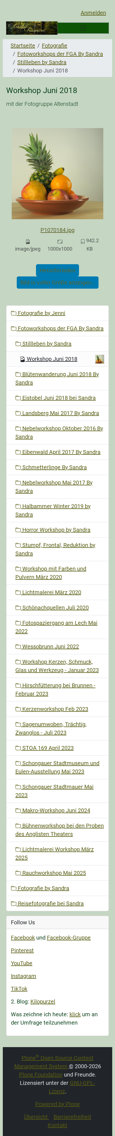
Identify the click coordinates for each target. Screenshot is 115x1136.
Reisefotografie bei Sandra (50, 903)
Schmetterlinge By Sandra (54, 467)
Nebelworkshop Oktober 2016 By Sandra (59, 432)
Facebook (23, 937)
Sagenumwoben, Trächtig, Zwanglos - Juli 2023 (51, 728)
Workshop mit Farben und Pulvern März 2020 (50, 572)
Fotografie (54, 45)
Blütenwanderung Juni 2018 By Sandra (57, 378)
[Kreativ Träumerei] (32, 28)
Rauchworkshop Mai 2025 (53, 873)
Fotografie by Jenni (40, 313)
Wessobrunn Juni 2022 (50, 646)
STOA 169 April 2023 (47, 748)
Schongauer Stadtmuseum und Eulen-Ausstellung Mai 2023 (57, 767)
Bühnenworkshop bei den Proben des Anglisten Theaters (59, 829)
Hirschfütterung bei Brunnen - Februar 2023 (55, 689)
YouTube (21, 963)
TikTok (19, 988)
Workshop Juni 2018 (52, 359)
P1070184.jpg (57, 230)
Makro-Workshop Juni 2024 (55, 810)
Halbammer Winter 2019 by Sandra (52, 510)
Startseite (23, 45)
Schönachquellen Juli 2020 (55, 607)
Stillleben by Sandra (41, 62)
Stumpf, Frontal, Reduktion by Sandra (55, 549)
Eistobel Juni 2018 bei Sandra (58, 398)
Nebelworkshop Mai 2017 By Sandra (53, 486)
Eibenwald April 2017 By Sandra (60, 452)
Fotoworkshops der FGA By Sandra (60, 54)
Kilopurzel (42, 1001)
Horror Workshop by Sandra (55, 529)
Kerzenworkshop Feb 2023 (54, 709)
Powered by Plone (57, 1104)
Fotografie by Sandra (42, 888)
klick (75, 1014)
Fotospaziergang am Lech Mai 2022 (56, 627)
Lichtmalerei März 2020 (51, 592)
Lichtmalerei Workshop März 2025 (54, 853)
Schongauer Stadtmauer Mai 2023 (54, 790)
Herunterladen (57, 270)
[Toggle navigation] (83, 28)
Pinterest (22, 950)
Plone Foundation (41, 1074)
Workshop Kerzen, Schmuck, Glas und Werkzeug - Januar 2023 (57, 665)
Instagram (23, 976)
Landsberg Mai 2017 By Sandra (60, 413)
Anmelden (93, 12)
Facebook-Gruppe (69, 937)
